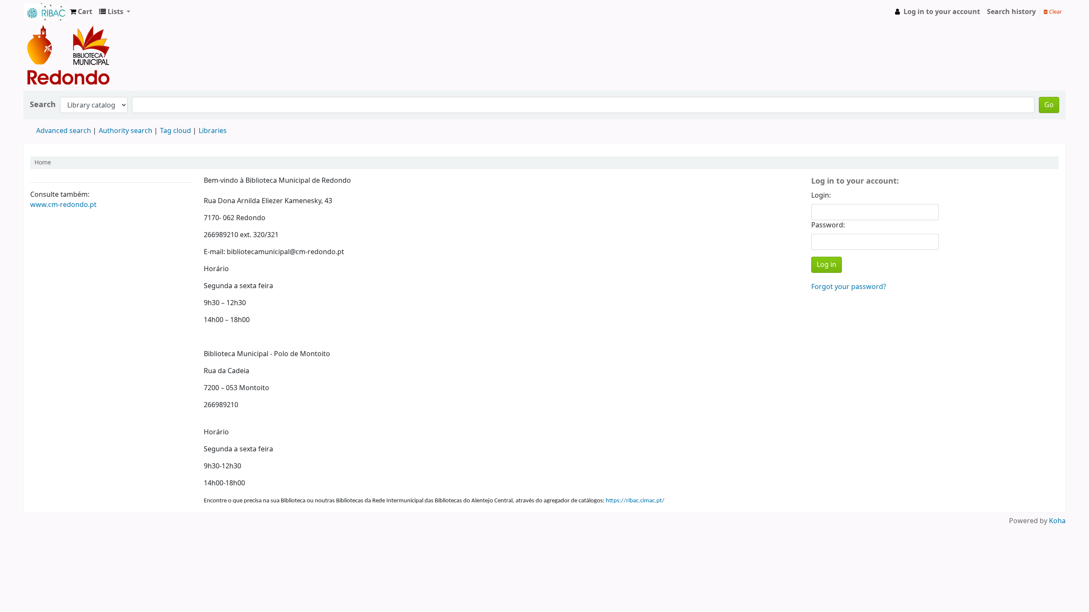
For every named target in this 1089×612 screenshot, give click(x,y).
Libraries (213, 131)
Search (43, 104)
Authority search (125, 131)
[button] (81, 11)
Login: (821, 195)
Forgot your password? (848, 287)
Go (1049, 105)
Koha (1057, 521)
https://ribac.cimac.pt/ (635, 501)
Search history (1011, 12)
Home (42, 162)
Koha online (45, 11)
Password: (828, 225)
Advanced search (63, 131)
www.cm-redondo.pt (63, 205)
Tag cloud (175, 131)
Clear (1055, 12)
